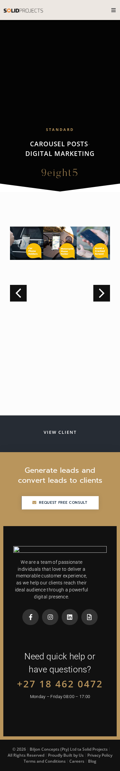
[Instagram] (50, 617)
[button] (101, 293)
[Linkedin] (70, 617)
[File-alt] (89, 617)
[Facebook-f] (30, 617)
